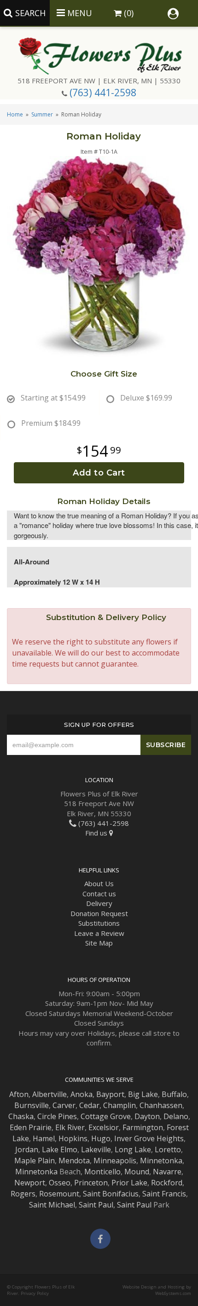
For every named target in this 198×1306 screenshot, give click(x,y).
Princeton (91, 1183)
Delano (175, 1116)
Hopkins (72, 1138)
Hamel (44, 1138)
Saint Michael (52, 1205)
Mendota (74, 1160)
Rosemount (59, 1194)
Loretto (168, 1149)
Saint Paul (96, 1205)
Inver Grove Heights (149, 1138)
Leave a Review (99, 933)
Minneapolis (114, 1160)
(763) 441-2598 (103, 92)
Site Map (99, 942)
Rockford (166, 1183)
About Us (99, 883)
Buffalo (174, 1094)
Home (15, 114)
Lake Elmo (59, 1149)
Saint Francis (164, 1194)
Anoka (81, 1094)
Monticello (102, 1172)
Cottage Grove (106, 1116)
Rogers (23, 1194)
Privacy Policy (35, 1293)
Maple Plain (34, 1160)
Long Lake (133, 1149)
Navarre (167, 1172)
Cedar (89, 1105)
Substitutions (99, 923)
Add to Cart (99, 473)
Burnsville (31, 1105)
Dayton (147, 1116)
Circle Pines (57, 1116)
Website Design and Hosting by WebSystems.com (156, 1290)
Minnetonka (161, 1160)
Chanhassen (161, 1105)
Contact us (99, 893)
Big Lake (143, 1094)
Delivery (99, 903)
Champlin (119, 1105)
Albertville (49, 1094)
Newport (29, 1183)
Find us (97, 832)
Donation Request (99, 913)
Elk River (70, 1127)
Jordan (26, 1149)
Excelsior (103, 1127)
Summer (42, 114)
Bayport (110, 1094)
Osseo (59, 1183)
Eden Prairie (31, 1127)
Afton (19, 1094)
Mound (136, 1172)
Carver (64, 1105)
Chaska (21, 1116)
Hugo (101, 1138)
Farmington (142, 1127)
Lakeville (96, 1149)
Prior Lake (129, 1183)
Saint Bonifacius (111, 1194)
